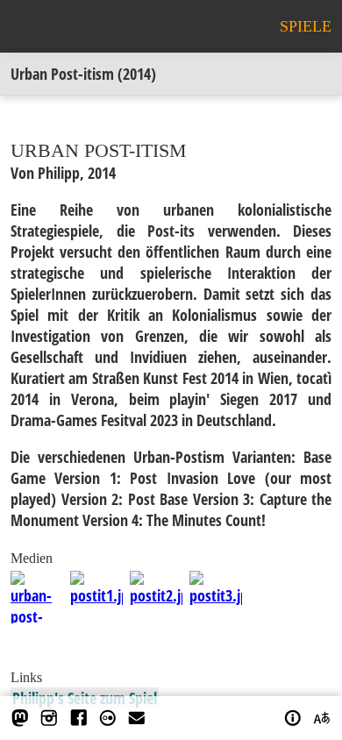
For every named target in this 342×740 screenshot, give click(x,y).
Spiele (305, 26)
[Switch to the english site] (321, 718)
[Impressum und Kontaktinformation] (293, 718)
